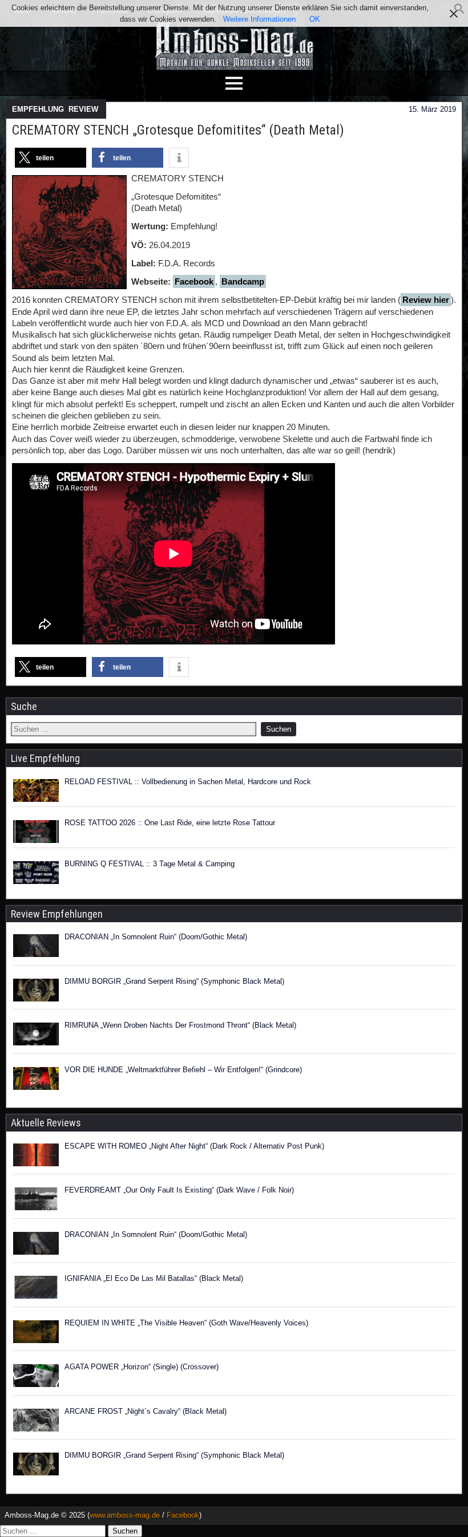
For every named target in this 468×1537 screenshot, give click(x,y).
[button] (459, 11)
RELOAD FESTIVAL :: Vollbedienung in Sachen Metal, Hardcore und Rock (187, 781)
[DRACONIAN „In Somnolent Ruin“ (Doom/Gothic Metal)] (36, 947)
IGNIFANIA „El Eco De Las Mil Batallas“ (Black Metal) (153, 1278)
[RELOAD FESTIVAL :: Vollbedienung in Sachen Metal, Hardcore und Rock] (36, 790)
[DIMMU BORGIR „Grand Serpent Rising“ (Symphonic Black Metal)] (36, 992)
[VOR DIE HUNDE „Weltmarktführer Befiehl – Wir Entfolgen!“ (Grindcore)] (36, 1080)
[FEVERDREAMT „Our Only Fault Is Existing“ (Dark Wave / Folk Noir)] (36, 1200)
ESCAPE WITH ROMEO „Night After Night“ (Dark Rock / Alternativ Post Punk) (194, 1146)
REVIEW (83, 109)
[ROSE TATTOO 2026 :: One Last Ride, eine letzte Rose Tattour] (36, 831)
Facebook (194, 281)
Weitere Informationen (259, 19)
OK (314, 19)
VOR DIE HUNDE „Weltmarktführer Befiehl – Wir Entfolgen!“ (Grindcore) (183, 1069)
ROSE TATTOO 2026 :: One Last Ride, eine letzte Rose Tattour (169, 822)
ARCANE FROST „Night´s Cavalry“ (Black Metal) (145, 1411)
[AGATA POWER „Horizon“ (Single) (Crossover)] (36, 1377)
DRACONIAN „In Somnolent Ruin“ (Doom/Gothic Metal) (155, 936)
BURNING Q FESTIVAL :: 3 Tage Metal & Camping (149, 863)
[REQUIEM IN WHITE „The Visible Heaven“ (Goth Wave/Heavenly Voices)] (36, 1333)
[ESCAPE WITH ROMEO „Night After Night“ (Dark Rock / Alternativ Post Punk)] (36, 1156)
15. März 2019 (432, 109)
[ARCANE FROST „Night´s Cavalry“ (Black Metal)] (36, 1422)
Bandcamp (242, 281)
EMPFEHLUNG (38, 109)
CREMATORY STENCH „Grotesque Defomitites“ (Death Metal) (178, 130)
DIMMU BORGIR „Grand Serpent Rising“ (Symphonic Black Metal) (174, 981)
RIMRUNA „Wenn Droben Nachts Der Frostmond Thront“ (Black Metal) (180, 1025)
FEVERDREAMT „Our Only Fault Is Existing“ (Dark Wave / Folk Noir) (179, 1190)
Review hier (425, 300)
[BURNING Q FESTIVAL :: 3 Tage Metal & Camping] (36, 872)
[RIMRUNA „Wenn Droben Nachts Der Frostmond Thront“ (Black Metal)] (36, 1036)
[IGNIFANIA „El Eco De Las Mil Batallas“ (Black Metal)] (36, 1289)
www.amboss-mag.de (125, 1515)
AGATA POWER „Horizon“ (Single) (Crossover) (141, 1366)
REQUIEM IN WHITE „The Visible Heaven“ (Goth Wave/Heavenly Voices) (186, 1323)
